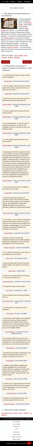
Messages (27, 1)
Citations (19, 1)
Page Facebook (16, 434)
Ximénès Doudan (9, 38)
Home (7, 1)
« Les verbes (6, 62)
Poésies (12, 1)
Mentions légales (16, 439)
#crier (16, 55)
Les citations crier (6, 413)
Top (29, 443)
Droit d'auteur (16, 432)
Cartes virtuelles (16, 424)
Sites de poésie (16, 421)
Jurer (20, 413)
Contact (16, 428)
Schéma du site (16, 426)
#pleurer (20, 55)
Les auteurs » (27, 62)
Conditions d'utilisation (16, 436)
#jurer (26, 55)
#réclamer (17, 57)
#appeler (10, 57)
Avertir (15, 413)
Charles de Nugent (12, 47)
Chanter (26, 413)
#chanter (4, 57)
